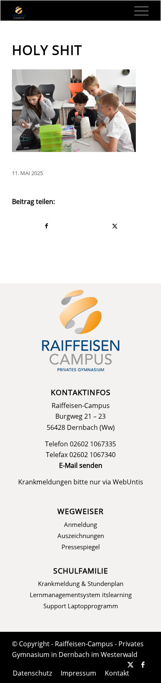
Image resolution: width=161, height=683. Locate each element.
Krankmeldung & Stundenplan (80, 583)
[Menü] (137, 10)
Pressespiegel (81, 547)
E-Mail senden (80, 465)
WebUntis (128, 481)
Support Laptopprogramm (80, 606)
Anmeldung (80, 524)
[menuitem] (137, 10)
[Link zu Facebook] (143, 664)
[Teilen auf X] (115, 225)
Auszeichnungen (80, 535)
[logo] (66, 12)
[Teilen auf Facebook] (46, 225)
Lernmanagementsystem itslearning (81, 595)
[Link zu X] (130, 664)
